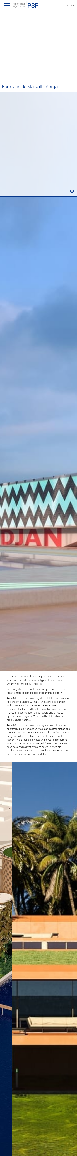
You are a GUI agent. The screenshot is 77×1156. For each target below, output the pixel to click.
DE (66, 5)
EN (72, 5)
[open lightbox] (38, 381)
